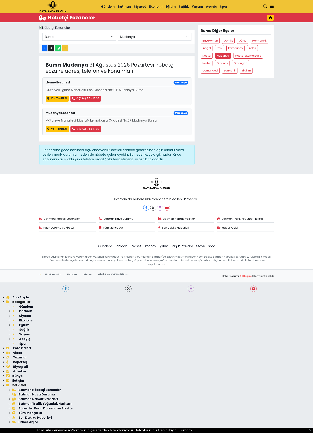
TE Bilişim (246, 276)
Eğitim (171, 6)
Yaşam (197, 6)
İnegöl (207, 48)
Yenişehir (230, 70)
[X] (153, 208)
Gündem (108, 6)
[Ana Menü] (272, 6)
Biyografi (20, 366)
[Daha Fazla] (65, 48)
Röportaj (19, 362)
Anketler (19, 371)
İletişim (72, 274)
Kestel (207, 56)
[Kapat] (310, 430)
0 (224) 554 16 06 (87, 98)
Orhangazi (240, 63)
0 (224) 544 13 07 (87, 129)
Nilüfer (207, 63)
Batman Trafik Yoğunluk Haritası (243, 219)
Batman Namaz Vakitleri (179, 219)
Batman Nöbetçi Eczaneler (62, 219)
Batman (124, 6)
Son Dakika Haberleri (175, 227)
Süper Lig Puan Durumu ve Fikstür (45, 408)
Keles (252, 48)
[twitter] (128, 289)
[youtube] (253, 289)
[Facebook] (146, 208)
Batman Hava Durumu (118, 219)
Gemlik (228, 40)
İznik (219, 48)
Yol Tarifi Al (59, 98)
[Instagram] (160, 208)
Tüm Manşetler (113, 227)
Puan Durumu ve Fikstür (58, 227)
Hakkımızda (52, 274)
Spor (224, 6)
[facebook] (65, 289)
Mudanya (223, 56)
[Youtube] (167, 208)
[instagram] (191, 289)
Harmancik (259, 40)
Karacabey (235, 48)
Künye (87, 274)
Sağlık (184, 6)
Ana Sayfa (20, 297)
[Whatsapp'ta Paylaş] (58, 48)
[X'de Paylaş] (51, 48)
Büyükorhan (210, 40)
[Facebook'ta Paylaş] (44, 48)
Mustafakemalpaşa (248, 56)
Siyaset (140, 6)
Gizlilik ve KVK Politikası (113, 274)
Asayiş (211, 6)
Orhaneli (222, 63)
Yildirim (246, 70)
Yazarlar (19, 357)
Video (17, 353)
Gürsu (243, 40)
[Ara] (265, 6)
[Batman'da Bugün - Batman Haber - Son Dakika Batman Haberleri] (52, 6)
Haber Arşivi (230, 227)
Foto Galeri (21, 348)
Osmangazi (210, 70)
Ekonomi (155, 6)
